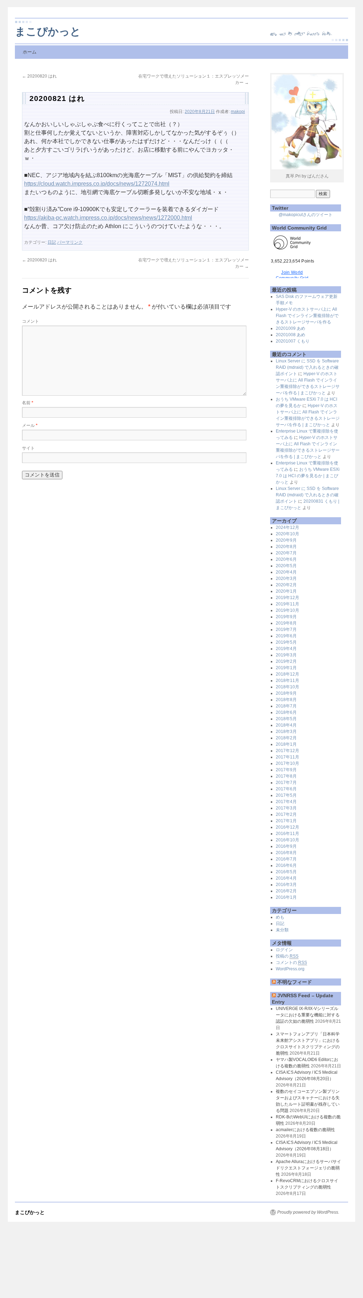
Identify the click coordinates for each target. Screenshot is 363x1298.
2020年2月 (286, 584)
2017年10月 (287, 763)
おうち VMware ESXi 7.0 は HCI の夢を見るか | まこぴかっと (308, 476)
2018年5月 (286, 718)
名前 (27, 402)
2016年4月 (286, 878)
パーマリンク (70, 242)
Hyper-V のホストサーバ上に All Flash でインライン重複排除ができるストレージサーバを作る (307, 315)
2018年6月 (286, 712)
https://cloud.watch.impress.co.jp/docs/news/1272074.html (96, 184)
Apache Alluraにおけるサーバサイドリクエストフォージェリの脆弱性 (308, 1168)
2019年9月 (286, 616)
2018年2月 (286, 737)
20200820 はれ (39, 76)
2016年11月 (287, 833)
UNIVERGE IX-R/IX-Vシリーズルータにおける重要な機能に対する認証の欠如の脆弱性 (308, 1015)
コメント (30, 321)
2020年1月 (286, 591)
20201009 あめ (290, 328)
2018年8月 (286, 699)
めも (280, 917)
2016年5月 (286, 871)
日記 (52, 242)
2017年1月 (286, 820)
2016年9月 (286, 846)
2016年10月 (287, 839)
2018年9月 (286, 693)
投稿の (287, 956)
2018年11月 (287, 680)
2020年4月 (286, 572)
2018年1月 (286, 744)
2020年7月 (286, 553)
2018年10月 (287, 686)
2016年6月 (286, 865)
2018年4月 (286, 725)
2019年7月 (286, 629)
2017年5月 (286, 795)
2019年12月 (287, 597)
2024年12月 (287, 527)
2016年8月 (286, 852)
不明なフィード (294, 982)
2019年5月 (286, 642)
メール (30, 425)
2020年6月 (286, 559)
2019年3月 (286, 655)
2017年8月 (286, 776)
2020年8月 (286, 546)
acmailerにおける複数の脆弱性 (305, 1129)
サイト (28, 448)
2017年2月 (286, 814)
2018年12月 (287, 674)
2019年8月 (286, 623)
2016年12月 (287, 827)
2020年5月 (286, 565)
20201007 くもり (292, 341)
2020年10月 (287, 533)
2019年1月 (286, 667)
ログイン (284, 949)
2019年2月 (286, 661)
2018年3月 (286, 731)
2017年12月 (287, 750)
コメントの (291, 962)
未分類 (282, 929)
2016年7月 (286, 859)
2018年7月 (286, 706)
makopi (238, 111)
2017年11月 (287, 757)
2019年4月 (286, 648)
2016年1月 (286, 897)
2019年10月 (287, 610)
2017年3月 (286, 808)
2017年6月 (286, 788)
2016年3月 (286, 884)
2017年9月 (286, 769)
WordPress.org (290, 968)
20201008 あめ (290, 334)
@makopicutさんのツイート (306, 214)
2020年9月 (286, 540)
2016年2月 (286, 890)
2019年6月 (286, 635)
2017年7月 (286, 782)
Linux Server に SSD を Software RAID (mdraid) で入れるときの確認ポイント (307, 367)
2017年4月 (286, 801)
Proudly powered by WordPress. (308, 1212)
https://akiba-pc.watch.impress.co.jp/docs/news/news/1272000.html (108, 218)
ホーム (30, 52)
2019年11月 (287, 604)
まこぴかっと (48, 31)
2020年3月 (286, 578)
